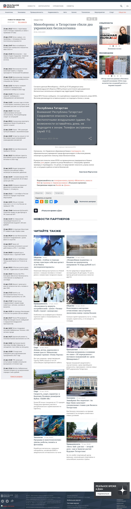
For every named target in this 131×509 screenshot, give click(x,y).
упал (43, 162)
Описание (120, 503)
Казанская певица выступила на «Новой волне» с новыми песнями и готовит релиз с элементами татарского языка (49, 267)
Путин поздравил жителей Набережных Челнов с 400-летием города (16, 330)
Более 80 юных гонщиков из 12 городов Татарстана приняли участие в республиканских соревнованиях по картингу (49, 401)
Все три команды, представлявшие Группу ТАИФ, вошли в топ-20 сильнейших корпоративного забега (48, 356)
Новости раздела (16, 376)
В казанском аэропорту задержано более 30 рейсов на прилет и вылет (16, 123)
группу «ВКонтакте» (76, 180)
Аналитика (9, 12)
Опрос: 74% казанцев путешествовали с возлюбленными (16, 131)
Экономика (21, 12)
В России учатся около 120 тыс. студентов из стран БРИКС (15, 268)
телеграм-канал (60, 180)
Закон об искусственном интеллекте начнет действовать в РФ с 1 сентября (15, 246)
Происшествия (72, 349)
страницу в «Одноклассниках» (55, 183)
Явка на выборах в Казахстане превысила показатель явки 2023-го (15, 47)
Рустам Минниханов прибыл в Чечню (15, 150)
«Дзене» (66, 185)
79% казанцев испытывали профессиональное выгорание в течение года (14, 362)
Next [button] (128, 35)
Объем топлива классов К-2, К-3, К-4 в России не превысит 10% (14, 204)
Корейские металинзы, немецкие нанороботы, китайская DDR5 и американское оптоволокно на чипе (47, 446)
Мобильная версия (74, 500)
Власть (48, 193)
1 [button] (110, 46)
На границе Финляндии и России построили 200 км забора (16, 312)
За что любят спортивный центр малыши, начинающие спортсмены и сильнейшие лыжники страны (81, 452)
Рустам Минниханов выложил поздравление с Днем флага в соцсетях (15, 238)
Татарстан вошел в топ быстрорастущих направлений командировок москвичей (16, 138)
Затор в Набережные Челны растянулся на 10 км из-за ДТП (15, 261)
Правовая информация (121, 500)
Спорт (112, 12)
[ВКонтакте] (89, 19)
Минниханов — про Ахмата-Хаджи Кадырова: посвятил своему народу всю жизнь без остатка (15, 57)
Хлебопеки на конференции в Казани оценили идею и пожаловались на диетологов (48, 312)
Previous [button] (100, 35)
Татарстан (59, 193)
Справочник (58, 6)
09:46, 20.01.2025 (39, 32)
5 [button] (121, 76)
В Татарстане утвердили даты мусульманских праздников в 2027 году (14, 353)
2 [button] (113, 46)
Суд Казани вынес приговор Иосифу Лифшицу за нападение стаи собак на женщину (15, 345)
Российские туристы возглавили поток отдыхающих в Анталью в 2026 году (15, 157)
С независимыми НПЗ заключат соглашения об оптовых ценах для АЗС (15, 179)
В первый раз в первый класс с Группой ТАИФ (14, 253)
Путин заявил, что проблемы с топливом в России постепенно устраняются (14, 39)
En (127, 6)
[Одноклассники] (94, 19)
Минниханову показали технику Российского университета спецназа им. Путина (16, 79)
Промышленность (36, 12)
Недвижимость (53, 12)
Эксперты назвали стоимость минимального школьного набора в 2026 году (14, 87)
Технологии (86, 12)
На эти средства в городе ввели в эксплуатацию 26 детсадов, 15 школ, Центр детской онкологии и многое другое (81, 268)
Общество (122, 12)
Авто (65, 12)
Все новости (22, 22)
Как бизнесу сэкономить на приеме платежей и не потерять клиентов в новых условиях (82, 407)
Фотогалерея (44, 6)
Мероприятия (100, 12)
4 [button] (119, 46)
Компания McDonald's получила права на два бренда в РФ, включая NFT (15, 212)
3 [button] (116, 46)
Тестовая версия (73, 503)
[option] (114, 35)
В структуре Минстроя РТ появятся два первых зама (15, 230)
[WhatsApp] (46, 201)
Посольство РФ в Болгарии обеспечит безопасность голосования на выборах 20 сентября (15, 277)
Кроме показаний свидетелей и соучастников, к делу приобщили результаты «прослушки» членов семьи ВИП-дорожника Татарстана (82, 360)
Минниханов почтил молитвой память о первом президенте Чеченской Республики (16, 71)
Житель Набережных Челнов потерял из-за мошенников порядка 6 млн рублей (16, 370)
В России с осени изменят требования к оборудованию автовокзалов (13, 96)
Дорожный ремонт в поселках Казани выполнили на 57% (16, 338)
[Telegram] (51, 201)
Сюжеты (70, 6)
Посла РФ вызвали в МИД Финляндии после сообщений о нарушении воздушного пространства (16, 321)
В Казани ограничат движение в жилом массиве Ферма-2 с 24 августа (15, 187)
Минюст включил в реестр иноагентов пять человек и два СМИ (15, 286)
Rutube (59, 185)
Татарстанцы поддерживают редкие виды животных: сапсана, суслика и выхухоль (14, 304)
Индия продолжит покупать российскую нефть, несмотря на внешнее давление (14, 170)
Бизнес (74, 12)
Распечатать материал (88, 201)
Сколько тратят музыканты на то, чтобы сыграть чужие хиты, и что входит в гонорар (82, 314)
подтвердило (76, 151)
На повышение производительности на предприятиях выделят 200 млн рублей (14, 222)
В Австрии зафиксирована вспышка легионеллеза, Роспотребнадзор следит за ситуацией (14, 114)
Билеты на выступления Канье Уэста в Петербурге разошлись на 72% (14, 294)
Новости (31, 6)
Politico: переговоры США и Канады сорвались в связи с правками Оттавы (16, 31)
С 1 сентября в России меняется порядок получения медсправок (15, 195)
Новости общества (16, 20)
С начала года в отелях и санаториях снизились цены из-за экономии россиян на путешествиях (16, 104)
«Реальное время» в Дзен (51, 210)
